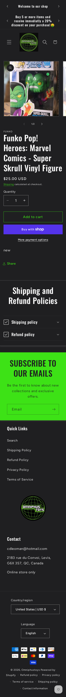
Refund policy (29, 675)
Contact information (35, 688)
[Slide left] (24, 124)
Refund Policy (18, 460)
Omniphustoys (30, 669)
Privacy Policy (18, 470)
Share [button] (11, 263)
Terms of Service (20, 479)
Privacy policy (51, 675)
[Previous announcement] (7, 6)
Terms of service (23, 681)
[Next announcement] (59, 6)
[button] (9, 42)
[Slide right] (42, 124)
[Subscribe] (54, 409)
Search (12, 440)
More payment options (33, 239)
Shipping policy (48, 681)
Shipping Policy (19, 450)
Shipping (9, 184)
